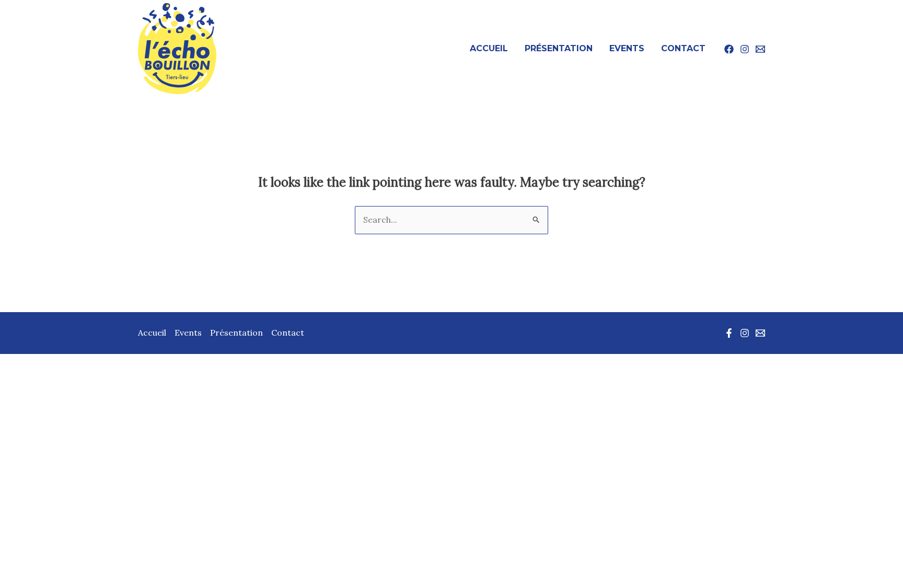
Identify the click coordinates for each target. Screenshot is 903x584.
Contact (683, 48)
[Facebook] (729, 49)
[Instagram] (744, 49)
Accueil (489, 48)
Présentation (559, 48)
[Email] (760, 49)
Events (626, 48)
